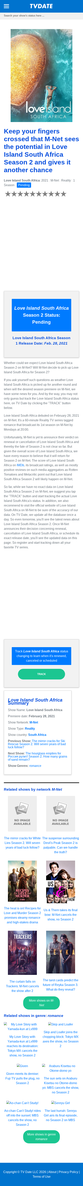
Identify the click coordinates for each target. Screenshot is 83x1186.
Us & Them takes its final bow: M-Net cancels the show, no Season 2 (61, 914)
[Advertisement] (41, 246)
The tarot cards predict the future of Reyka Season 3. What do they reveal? (60, 985)
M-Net (34, 722)
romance (35, 765)
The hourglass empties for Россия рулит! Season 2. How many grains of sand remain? (37, 756)
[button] (6, 6)
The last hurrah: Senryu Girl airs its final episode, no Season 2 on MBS (60, 1115)
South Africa (37, 734)
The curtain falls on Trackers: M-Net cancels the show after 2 (22, 986)
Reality (30, 728)
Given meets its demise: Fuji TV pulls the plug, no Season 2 (22, 1078)
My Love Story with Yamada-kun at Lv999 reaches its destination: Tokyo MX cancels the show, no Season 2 (22, 1046)
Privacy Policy (68, 1172)
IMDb (20, 465)
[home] (41, 7)
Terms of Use (42, 1176)
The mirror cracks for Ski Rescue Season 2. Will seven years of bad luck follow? (37, 744)
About (52, 1172)
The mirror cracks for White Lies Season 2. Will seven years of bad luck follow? (22, 843)
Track (41, 674)
